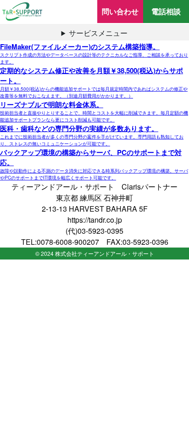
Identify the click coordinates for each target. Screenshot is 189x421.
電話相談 (166, 11)
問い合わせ (120, 11)
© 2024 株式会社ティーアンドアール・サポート (94, 253)
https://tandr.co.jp (94, 219)
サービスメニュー (98, 33)
